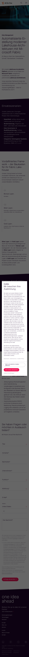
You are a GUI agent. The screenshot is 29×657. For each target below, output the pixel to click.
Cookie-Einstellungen (9, 373)
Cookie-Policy (20, 358)
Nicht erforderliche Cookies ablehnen (12, 365)
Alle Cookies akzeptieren (11, 369)
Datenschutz (13, 358)
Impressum (6, 358)
